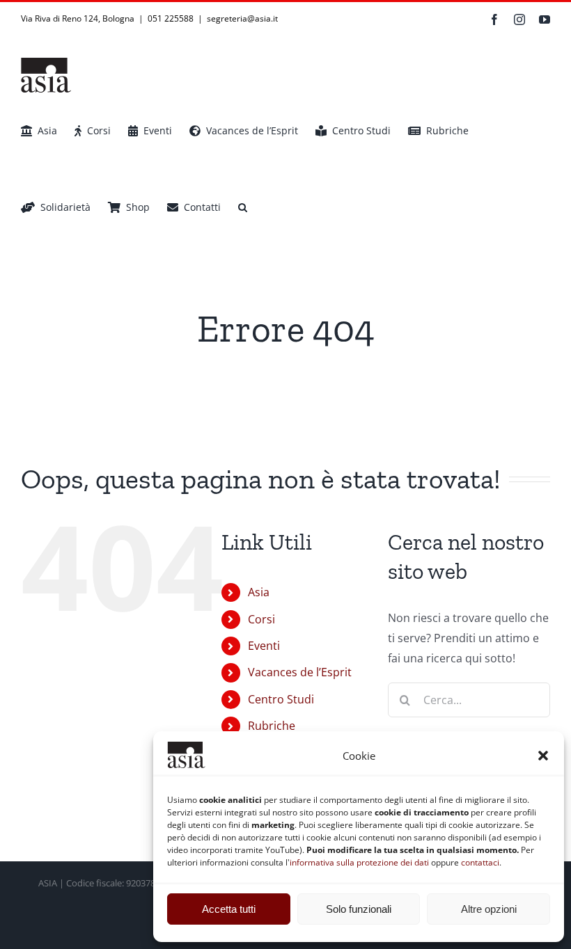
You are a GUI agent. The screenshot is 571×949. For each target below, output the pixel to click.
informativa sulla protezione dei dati (359, 862)
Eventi (264, 645)
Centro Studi (281, 699)
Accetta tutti (229, 909)
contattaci (480, 862)
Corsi (261, 619)
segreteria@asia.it (242, 18)
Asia (258, 592)
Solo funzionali (358, 909)
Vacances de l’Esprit (300, 672)
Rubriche (271, 725)
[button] (543, 756)
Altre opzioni (489, 909)
